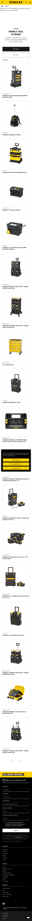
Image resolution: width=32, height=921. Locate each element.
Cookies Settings (16, 459)
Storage (6, 6)
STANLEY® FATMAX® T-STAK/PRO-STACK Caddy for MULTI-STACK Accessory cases (14, 440)
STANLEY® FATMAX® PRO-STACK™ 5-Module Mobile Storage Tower (15, 326)
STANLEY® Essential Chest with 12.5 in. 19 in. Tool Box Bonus (15, 557)
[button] (3, 903)
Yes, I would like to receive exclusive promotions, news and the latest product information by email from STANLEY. (15, 824)
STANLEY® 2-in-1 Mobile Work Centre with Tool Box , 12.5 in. (15, 596)
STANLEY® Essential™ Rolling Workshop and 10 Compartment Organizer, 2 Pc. (15, 479)
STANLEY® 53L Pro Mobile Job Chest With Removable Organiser (14, 248)
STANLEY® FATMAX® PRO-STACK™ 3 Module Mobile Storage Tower (15, 287)
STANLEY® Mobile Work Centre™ (11, 402)
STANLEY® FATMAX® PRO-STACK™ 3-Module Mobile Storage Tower (15, 673)
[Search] (26, 2)
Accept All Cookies (16, 468)
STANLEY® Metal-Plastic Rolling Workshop (14, 172)
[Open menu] (2, 2)
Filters (17, 49)
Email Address (5, 800)
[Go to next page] (20, 761)
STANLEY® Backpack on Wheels (11, 135)
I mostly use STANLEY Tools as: (9, 815)
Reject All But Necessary (16, 464)
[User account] (30, 2)
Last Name (5, 793)
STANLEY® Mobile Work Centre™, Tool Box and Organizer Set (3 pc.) (15, 518)
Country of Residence (7, 808)
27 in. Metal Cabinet (8, 365)
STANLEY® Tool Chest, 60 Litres (11, 210)
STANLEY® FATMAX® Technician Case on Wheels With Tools (14, 712)
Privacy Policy (18, 837)
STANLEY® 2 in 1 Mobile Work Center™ (13, 635)
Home (2, 6)
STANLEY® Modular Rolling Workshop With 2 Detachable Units (15, 96)
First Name (5, 786)
